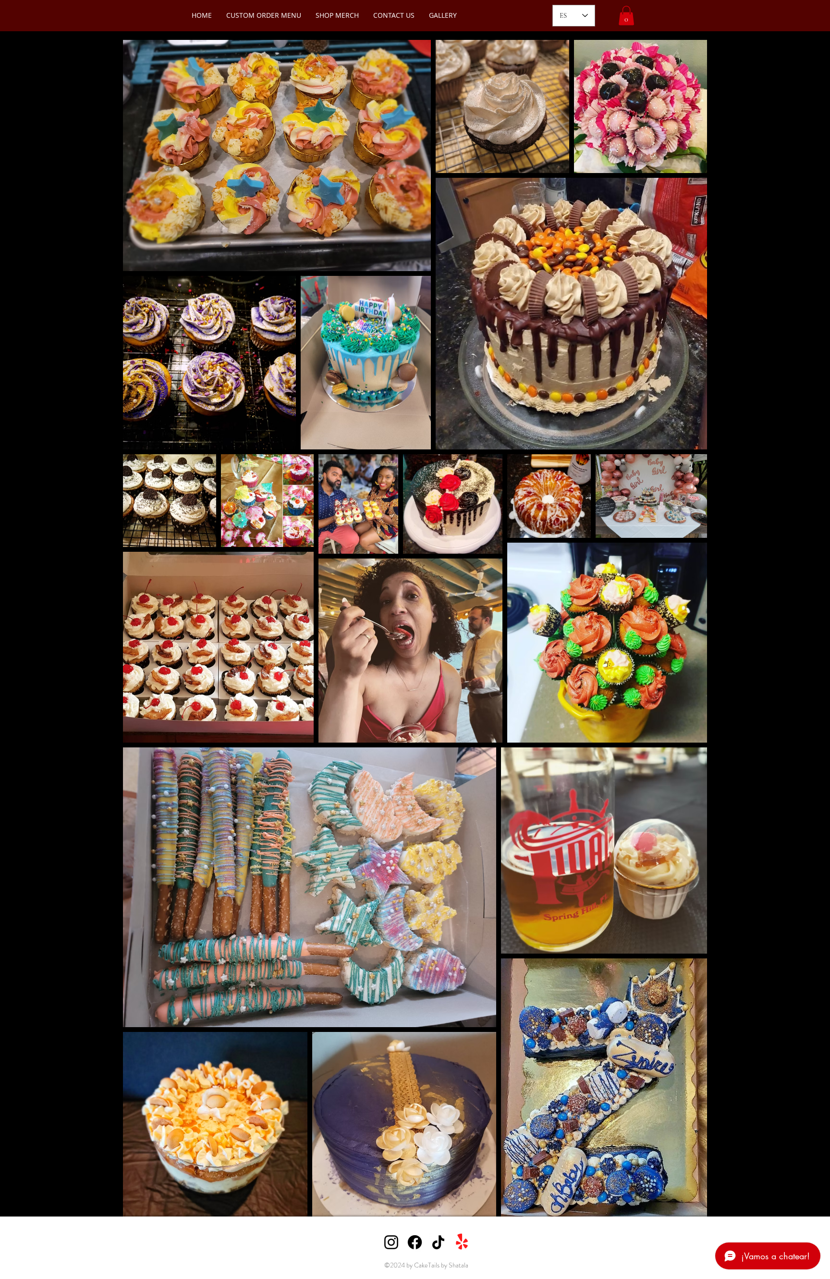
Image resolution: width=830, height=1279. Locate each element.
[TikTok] (438, 1242)
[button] (626, 15)
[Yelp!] (461, 1242)
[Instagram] (391, 1242)
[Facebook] (414, 1242)
